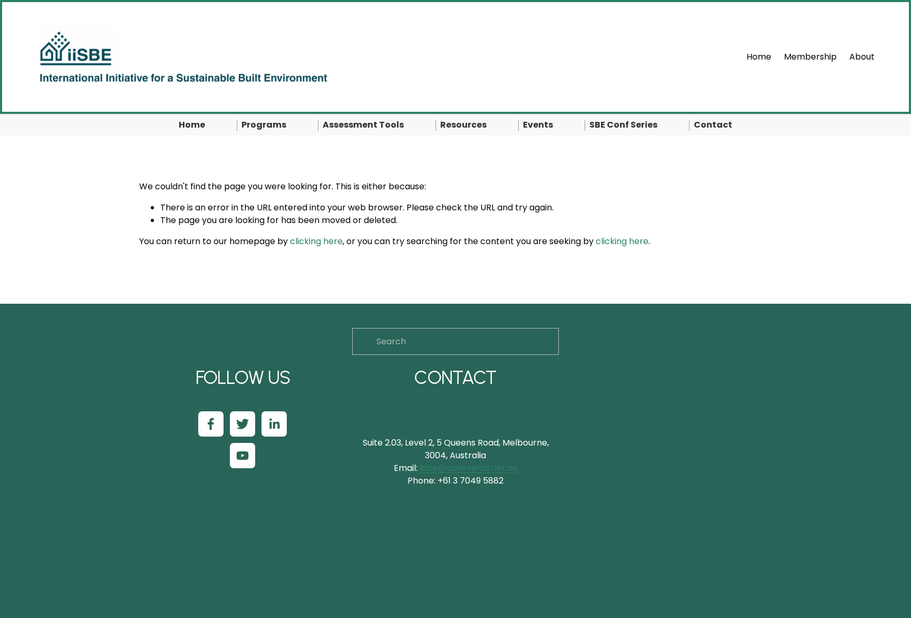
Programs (263, 125)
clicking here (316, 241)
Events (538, 125)
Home (759, 57)
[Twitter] (242, 424)
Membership (810, 57)
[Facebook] (211, 424)
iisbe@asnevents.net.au (468, 468)
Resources (463, 125)
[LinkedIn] (274, 424)
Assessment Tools (363, 125)
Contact (713, 125)
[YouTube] (242, 455)
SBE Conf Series (623, 125)
